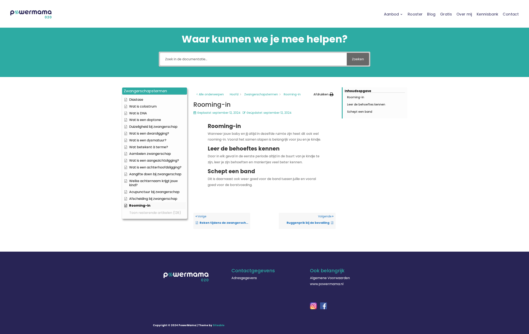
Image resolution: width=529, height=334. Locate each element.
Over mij (464, 14)
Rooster (415, 14)
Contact (511, 14)
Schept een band (359, 112)
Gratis (446, 14)
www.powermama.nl (326, 284)
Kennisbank (487, 14)
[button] (154, 91)
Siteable (218, 325)
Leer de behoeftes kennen (366, 104)
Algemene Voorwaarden (330, 278)
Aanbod (391, 14)
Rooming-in (355, 97)
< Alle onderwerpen (210, 94)
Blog (431, 14)
